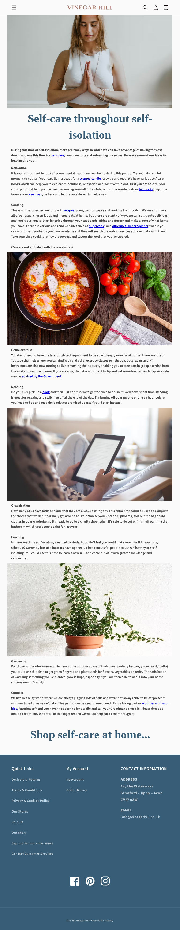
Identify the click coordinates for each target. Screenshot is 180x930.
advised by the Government (41, 376)
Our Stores (20, 811)
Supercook (96, 226)
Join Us (17, 822)
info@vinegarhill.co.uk (140, 817)
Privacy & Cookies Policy (30, 800)
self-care (57, 155)
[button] (14, 7)
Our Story (19, 832)
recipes (69, 210)
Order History (76, 790)
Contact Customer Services (32, 854)
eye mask (35, 194)
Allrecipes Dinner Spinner (130, 226)
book (46, 392)
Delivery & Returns (26, 779)
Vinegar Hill (83, 920)
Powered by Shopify (102, 920)
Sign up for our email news (32, 843)
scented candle (90, 178)
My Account (75, 779)
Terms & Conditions (27, 790)
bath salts (146, 189)
